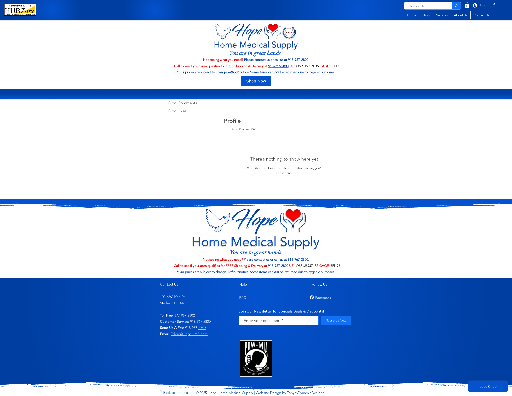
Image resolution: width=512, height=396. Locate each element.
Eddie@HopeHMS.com (189, 334)
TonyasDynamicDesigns (305, 393)
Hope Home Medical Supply (230, 393)
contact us (262, 60)
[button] (466, 5)
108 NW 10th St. (173, 297)
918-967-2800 (298, 60)
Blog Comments (182, 103)
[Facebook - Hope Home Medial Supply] (494, 5)
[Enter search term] (456, 5)
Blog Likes (177, 111)
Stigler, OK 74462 (173, 303)
